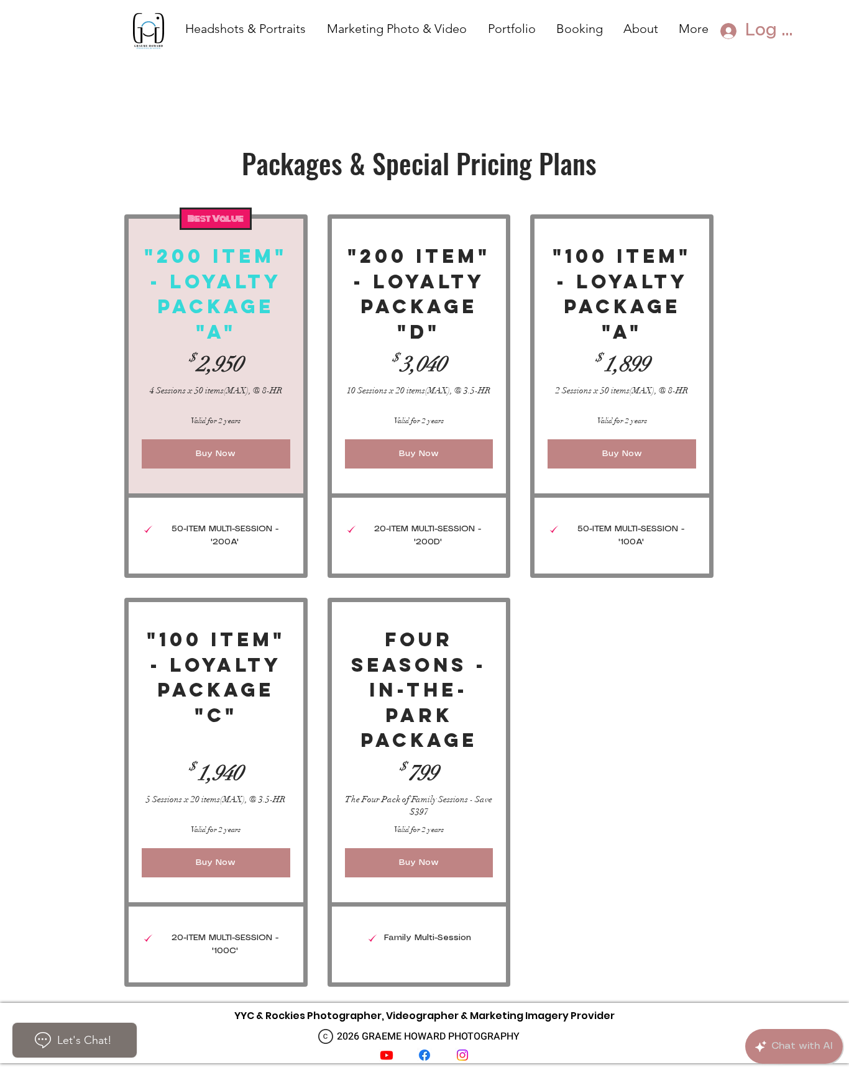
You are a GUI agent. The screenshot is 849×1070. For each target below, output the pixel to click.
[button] (513, 27)
